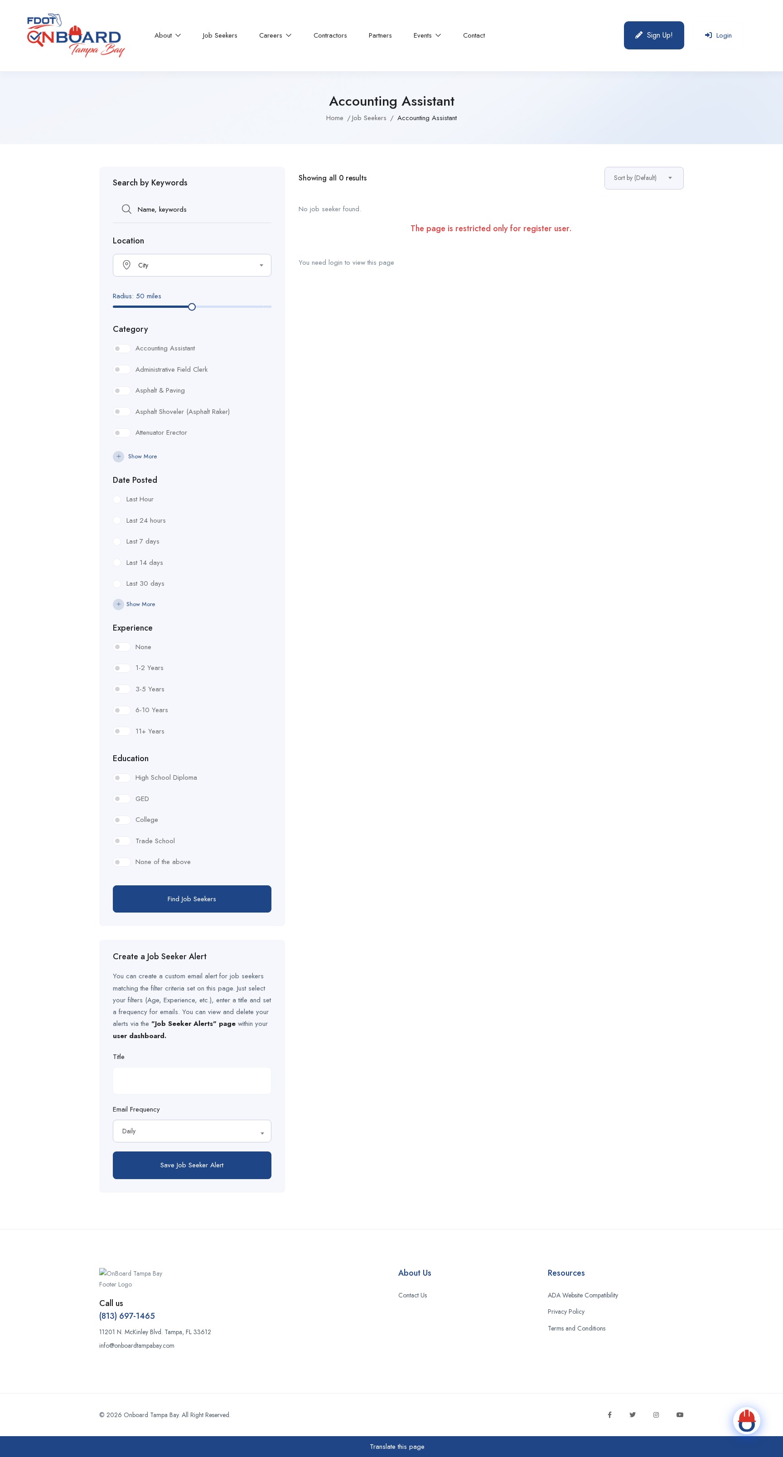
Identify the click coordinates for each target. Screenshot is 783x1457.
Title (119, 1057)
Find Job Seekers (192, 899)
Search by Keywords (150, 183)
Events (424, 35)
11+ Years (149, 731)
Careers (272, 35)
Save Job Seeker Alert (191, 1165)
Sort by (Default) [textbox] (635, 177)
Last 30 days (145, 583)
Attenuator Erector (161, 432)
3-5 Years (149, 689)
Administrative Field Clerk (171, 369)
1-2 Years (149, 668)
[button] (654, 35)
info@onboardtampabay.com (136, 1345)
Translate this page (396, 1447)
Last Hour (140, 499)
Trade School (155, 841)
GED (142, 799)
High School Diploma (166, 777)
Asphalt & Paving (160, 390)
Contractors (330, 35)
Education (131, 758)
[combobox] (192, 265)
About (164, 35)
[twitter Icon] (632, 1414)
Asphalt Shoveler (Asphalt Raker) (182, 412)
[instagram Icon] (656, 1414)
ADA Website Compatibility (583, 1295)
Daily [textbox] (128, 1131)
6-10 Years (151, 710)
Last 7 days (143, 541)
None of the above (163, 862)
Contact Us (412, 1295)
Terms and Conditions (576, 1328)
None (143, 647)
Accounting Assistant (165, 348)
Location (128, 241)
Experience (133, 628)
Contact (474, 35)
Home (334, 118)
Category (130, 329)
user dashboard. (139, 1036)
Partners (380, 35)
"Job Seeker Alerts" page (193, 1024)
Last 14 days (144, 563)
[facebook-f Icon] (610, 1414)
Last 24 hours (146, 520)
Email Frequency (136, 1109)
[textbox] (186, 265)
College (146, 820)
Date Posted (135, 480)
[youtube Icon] (680, 1414)
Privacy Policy (566, 1311)
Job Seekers (220, 35)
